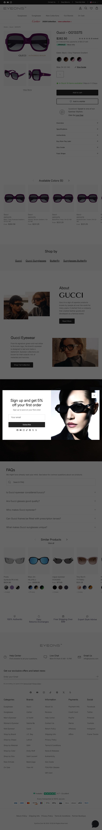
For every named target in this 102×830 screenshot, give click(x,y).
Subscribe (27, 425)
